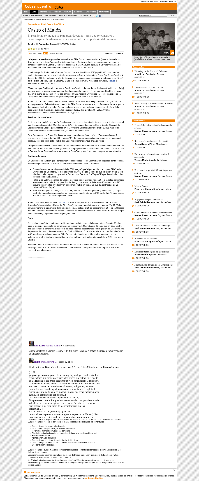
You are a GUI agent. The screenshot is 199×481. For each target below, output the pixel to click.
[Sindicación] (94, 16)
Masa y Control (141, 186)
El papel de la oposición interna (148, 199)
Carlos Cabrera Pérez (144, 144)
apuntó (77, 190)
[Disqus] (76, 299)
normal (164, 1)
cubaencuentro (29, 19)
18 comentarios (141, 193)
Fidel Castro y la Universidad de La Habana (153, 103)
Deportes (78, 12)
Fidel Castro (47, 24)
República (59, 24)
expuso (112, 81)
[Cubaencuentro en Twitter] (97, 16)
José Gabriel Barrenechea (146, 202)
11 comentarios (141, 179)
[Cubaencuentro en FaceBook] (100, 16)
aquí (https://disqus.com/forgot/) (82, 463)
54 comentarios (141, 97)
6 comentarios (141, 271)
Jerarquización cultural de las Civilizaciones (154, 264)
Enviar (119, 53)
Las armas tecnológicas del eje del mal (151, 251)
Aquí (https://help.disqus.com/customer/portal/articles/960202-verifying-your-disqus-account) (66, 460)
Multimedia (104, 12)
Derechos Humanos (67, 15)
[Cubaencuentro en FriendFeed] (103, 16)
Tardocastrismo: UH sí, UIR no (148, 87)
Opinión (57, 12)
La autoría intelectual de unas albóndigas (152, 225)
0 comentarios (141, 163)
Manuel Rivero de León (145, 131)
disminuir (157, 1)
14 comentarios (141, 219)
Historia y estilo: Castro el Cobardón (150, 71)
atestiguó (74, 180)
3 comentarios (141, 245)
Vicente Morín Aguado (145, 160)
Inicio (26, 12)
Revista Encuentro (32, 15)
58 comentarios (141, 81)
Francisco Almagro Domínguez (149, 189)
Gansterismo (34, 24)
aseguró (78, 169)
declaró (62, 202)
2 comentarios (141, 232)
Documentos (85, 15)
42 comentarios (141, 206)
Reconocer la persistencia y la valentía (151, 141)
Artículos (46, 19)
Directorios (50, 15)
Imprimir (109, 53)
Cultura (67, 12)
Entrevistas (91, 12)
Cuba (34, 12)
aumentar (172, 1)
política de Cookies (93, 478)
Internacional (45, 12)
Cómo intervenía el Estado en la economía (153, 212)
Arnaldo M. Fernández (38, 44)
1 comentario (140, 134)
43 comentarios (36, 53)
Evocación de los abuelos (145, 238)
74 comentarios (141, 113)
